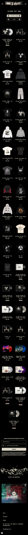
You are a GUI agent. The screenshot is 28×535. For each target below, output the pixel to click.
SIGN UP (14, 449)
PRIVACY (5, 516)
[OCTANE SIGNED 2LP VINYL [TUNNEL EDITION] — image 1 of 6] (14, 414)
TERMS (4, 520)
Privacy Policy (23, 455)
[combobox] (4, 445)
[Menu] (2, 3)
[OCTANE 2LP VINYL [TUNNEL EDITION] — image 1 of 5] (20, 309)
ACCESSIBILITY (7, 529)
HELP (4, 513)
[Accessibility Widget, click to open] (2, 533)
